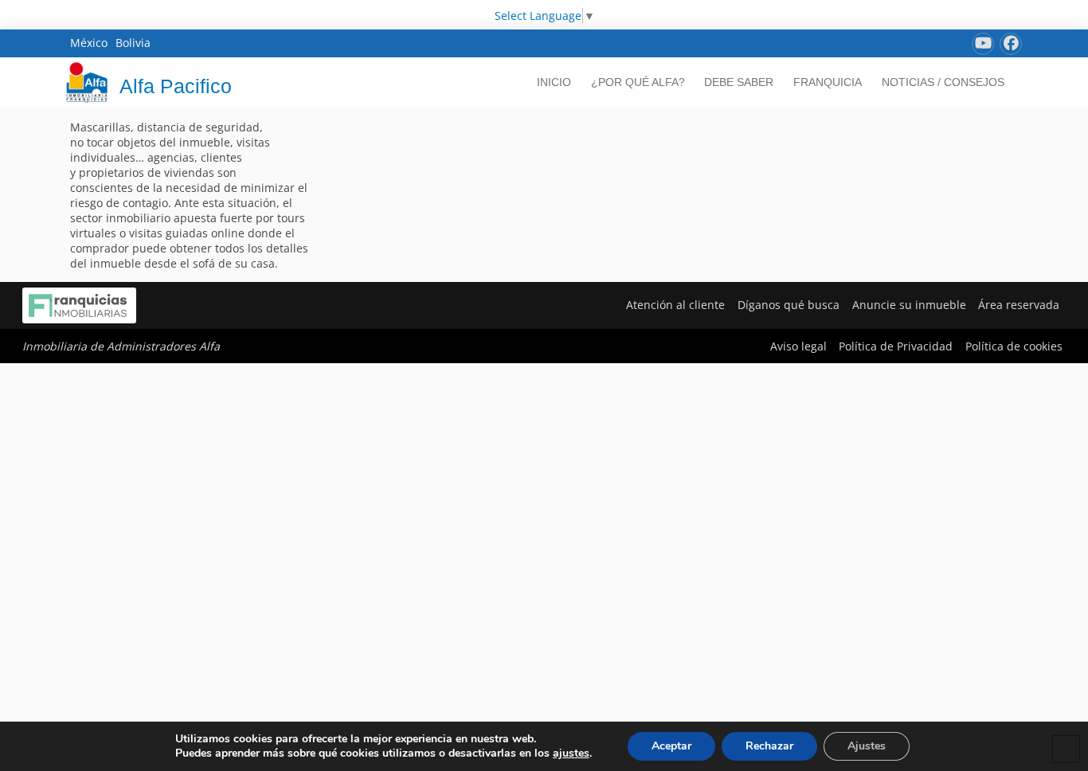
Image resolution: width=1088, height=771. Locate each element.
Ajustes (866, 745)
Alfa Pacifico (175, 86)
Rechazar (769, 745)
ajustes (571, 753)
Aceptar (671, 745)
